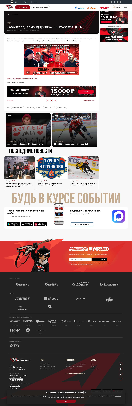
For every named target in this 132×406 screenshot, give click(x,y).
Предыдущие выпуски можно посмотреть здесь (22, 79)
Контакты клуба (45, 364)
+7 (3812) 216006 (16, 378)
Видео (93, 366)
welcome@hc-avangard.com (15, 387)
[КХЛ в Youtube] (117, 2)
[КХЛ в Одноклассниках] (114, 2)
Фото (92, 364)
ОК (66, 401)
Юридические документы (48, 369)
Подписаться (100, 259)
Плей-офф (68, 369)
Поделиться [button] (10, 100)
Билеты (24, 7)
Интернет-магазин (42, 7)
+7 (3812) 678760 (16, 380)
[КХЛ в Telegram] (120, 2)
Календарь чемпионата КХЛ (74, 366)
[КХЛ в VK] (111, 2)
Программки (95, 369)
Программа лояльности (75, 374)
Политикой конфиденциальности (85, 264)
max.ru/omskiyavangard (82, 224)
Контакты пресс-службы (47, 366)
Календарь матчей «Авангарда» (75, 364)
